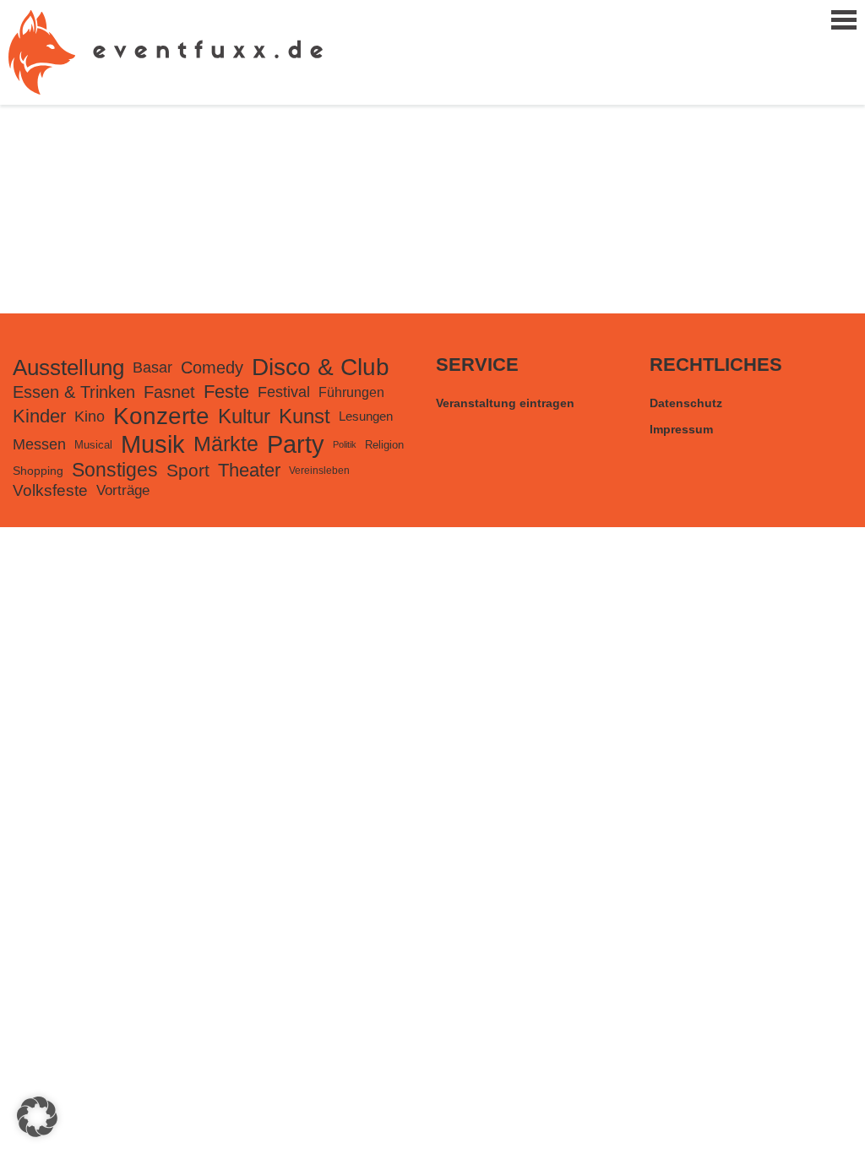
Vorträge (123, 490)
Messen (39, 444)
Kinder (39, 416)
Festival (284, 392)
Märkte (225, 444)
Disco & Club (320, 367)
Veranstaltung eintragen (505, 403)
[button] (37, 1117)
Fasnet (169, 392)
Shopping (38, 470)
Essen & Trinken (74, 392)
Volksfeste (50, 490)
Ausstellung (68, 367)
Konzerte (161, 416)
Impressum (681, 429)
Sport (187, 470)
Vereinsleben (319, 470)
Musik (153, 444)
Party (295, 444)
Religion (384, 444)
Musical (93, 444)
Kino (89, 416)
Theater (249, 470)
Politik (344, 444)
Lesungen (366, 416)
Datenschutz (686, 403)
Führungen (351, 392)
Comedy (212, 367)
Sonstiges (115, 470)
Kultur (244, 416)
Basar (152, 367)
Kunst (304, 416)
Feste (226, 391)
